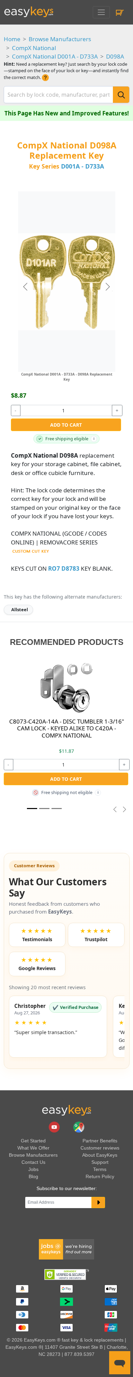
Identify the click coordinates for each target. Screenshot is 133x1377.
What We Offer (33, 1148)
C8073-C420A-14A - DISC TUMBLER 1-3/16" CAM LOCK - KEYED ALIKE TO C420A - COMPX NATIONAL (66, 728)
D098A (115, 56)
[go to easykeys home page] (66, 1110)
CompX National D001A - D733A (55, 56)
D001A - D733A (82, 166)
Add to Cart (66, 425)
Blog (33, 1176)
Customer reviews (99, 1148)
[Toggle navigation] (101, 12)
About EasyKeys (99, 1155)
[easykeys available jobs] (66, 1249)
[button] (58, 1027)
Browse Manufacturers (60, 39)
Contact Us (33, 1162)
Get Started (33, 1140)
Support (99, 1162)
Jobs (33, 1169)
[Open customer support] (119, 1362)
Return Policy (100, 1176)
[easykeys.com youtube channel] (55, 1126)
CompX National (34, 48)
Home (12, 39)
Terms (99, 1169)
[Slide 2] (56, 808)
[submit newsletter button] (98, 1202)
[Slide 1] (32, 808)
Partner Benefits (100, 1140)
